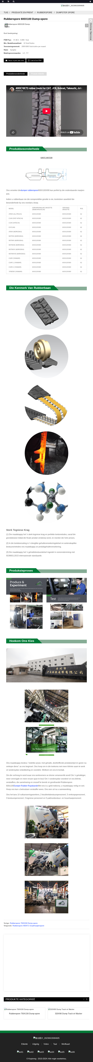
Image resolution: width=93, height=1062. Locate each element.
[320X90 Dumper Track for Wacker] (68, 1009)
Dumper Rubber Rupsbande (26, 786)
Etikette (24, 1044)
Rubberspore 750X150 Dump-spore (24, 923)
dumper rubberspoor (29, 190)
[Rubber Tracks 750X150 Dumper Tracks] (24, 1009)
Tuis (6, 12)
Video (46, 1044)
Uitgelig (35, 1044)
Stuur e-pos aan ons (16, 60)
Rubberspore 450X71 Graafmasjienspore (28, 926)
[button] (87, 25)
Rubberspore (44, 12)
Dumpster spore (65, 12)
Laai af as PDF (36, 60)
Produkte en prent (22, 12)
